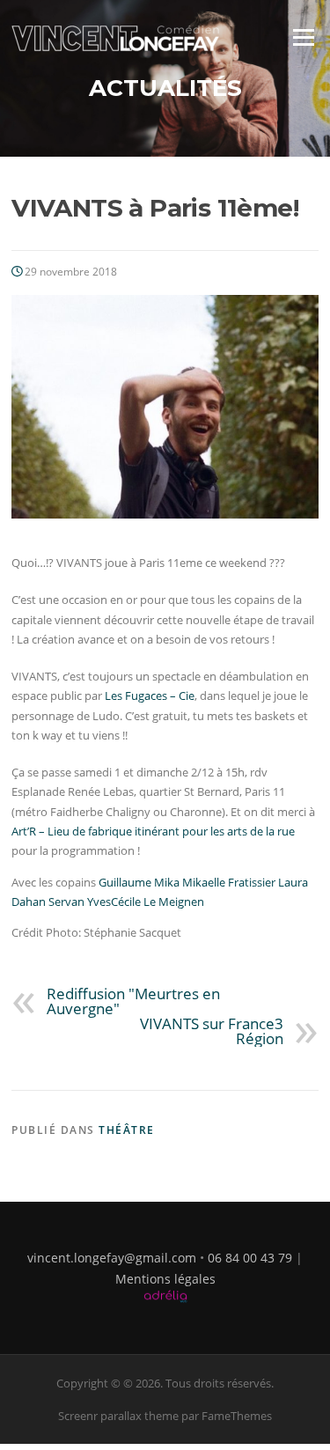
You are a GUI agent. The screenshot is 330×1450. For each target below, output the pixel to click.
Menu (303, 37)
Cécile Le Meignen (157, 901)
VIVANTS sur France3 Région (211, 1031)
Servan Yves (79, 901)
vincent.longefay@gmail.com (111, 1257)
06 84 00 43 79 (250, 1257)
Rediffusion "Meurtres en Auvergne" (133, 1001)
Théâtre (127, 1129)
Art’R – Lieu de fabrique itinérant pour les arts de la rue (153, 831)
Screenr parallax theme (118, 1416)
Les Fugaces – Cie (149, 695)
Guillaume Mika (139, 882)
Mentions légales (165, 1278)
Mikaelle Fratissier (228, 882)
